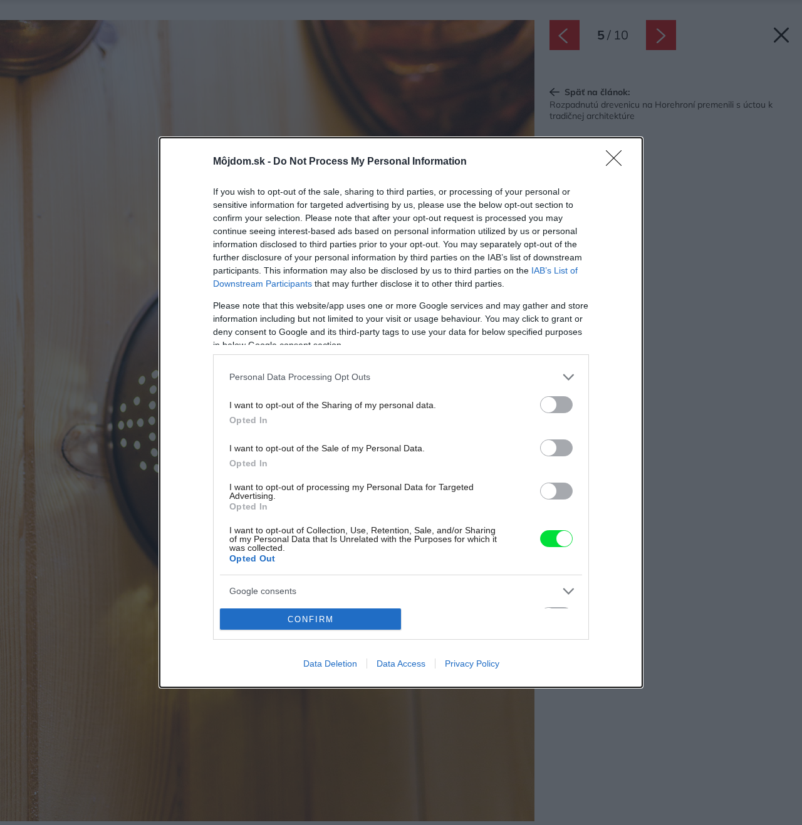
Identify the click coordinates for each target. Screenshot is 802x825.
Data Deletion (330, 663)
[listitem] (401, 377)
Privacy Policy (472, 663)
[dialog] (401, 412)
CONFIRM (311, 619)
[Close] (618, 162)
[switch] (556, 404)
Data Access (401, 663)
